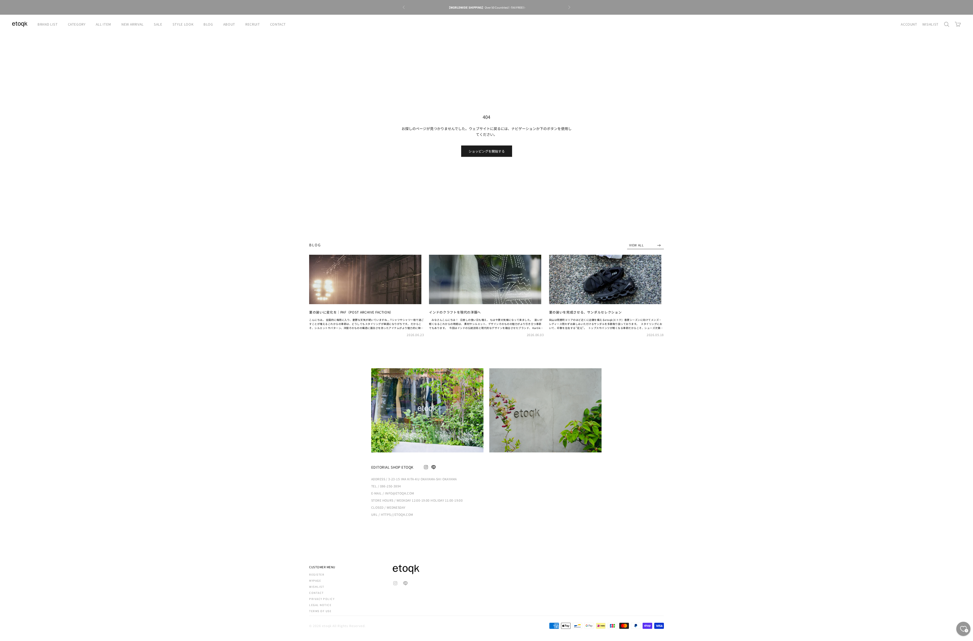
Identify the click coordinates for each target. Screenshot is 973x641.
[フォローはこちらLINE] (433, 467)
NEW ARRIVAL (132, 24)
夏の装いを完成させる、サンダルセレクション (585, 312)
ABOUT (229, 24)
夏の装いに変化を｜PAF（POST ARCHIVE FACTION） (351, 312)
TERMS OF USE (320, 611)
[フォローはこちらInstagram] (425, 467)
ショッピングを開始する (487, 151)
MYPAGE (315, 580)
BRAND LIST (48, 24)
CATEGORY (77, 24)
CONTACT (278, 24)
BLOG (208, 24)
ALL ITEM (103, 24)
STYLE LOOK (183, 24)
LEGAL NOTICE (320, 605)
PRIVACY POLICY (321, 599)
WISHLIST (930, 24)
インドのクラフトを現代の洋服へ (455, 312)
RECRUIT (252, 24)
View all (637, 245)
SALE (158, 24)
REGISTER (316, 574)
